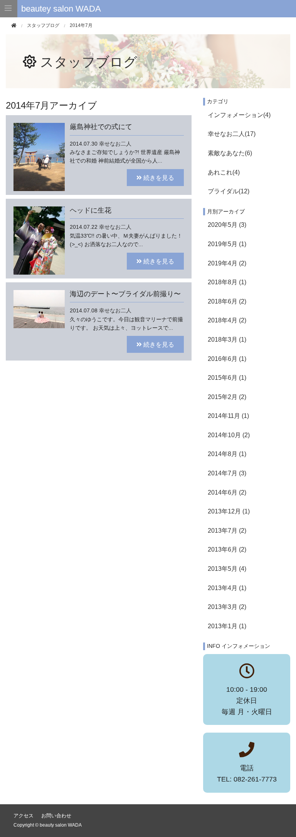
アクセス (23, 816)
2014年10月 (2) (229, 435)
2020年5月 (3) (227, 224)
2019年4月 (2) (227, 263)
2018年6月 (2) (227, 301)
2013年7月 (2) (227, 530)
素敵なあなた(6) (230, 153)
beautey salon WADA (61, 8)
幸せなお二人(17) (232, 134)
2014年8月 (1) (227, 454)
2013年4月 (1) (227, 588)
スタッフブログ (88, 61)
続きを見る (158, 177)
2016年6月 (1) (227, 359)
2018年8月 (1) (227, 282)
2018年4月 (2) (227, 320)
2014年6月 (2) (227, 492)
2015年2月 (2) (227, 397)
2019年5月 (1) (227, 244)
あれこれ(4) (224, 172)
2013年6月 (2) (227, 549)
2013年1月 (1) (227, 626)
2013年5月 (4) (227, 568)
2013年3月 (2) (227, 607)
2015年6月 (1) (227, 377)
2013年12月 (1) (229, 511)
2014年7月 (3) (227, 473)
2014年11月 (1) (228, 416)
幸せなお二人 (115, 144)
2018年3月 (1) (227, 339)
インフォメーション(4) (239, 115)
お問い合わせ (56, 816)
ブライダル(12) (228, 191)
